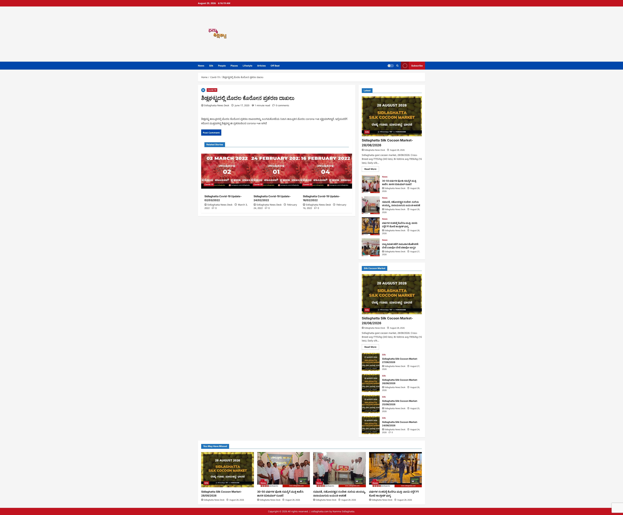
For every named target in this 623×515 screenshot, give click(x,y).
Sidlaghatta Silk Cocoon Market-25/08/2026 (371, 404)
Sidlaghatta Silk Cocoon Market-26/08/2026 (371, 383)
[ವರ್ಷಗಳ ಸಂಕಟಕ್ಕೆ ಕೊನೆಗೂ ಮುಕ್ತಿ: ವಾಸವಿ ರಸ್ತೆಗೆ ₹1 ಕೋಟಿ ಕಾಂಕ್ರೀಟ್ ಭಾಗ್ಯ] (395, 469)
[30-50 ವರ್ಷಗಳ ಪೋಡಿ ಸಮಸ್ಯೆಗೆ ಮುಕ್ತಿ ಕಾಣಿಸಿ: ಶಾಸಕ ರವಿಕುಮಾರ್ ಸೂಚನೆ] (283, 469)
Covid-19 (212, 90)
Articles (261, 65)
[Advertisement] (357, 34)
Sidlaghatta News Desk (216, 105)
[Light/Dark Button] (390, 65)
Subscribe (417, 65)
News (201, 65)
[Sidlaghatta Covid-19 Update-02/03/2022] (227, 171)
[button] (397, 65)
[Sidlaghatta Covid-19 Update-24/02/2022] (276, 171)
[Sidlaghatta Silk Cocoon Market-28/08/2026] (392, 116)
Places (234, 65)
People (222, 65)
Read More (371, 169)
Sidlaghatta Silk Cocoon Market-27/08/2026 (371, 362)
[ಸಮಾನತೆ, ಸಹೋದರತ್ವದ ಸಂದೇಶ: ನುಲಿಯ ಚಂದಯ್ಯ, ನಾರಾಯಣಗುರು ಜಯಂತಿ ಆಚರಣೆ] (339, 469)
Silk (211, 65)
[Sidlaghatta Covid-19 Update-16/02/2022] (326, 171)
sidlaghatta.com (320, 511)
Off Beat (275, 65)
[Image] (203, 89)
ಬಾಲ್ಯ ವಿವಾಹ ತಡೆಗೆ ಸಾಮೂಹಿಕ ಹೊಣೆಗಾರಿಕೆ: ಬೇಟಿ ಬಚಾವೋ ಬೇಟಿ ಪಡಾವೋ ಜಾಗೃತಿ (371, 247)
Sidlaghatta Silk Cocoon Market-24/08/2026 (371, 425)
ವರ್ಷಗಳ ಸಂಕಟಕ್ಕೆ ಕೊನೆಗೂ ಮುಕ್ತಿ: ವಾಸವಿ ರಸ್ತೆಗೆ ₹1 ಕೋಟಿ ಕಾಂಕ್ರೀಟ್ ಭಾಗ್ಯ (371, 226)
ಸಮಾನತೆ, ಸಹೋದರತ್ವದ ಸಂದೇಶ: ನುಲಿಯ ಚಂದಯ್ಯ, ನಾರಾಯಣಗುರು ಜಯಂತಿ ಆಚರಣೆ (371, 205)
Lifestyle (247, 65)
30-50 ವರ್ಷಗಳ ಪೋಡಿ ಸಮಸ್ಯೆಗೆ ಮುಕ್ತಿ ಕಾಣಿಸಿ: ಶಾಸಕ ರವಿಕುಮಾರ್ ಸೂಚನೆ (371, 184)
